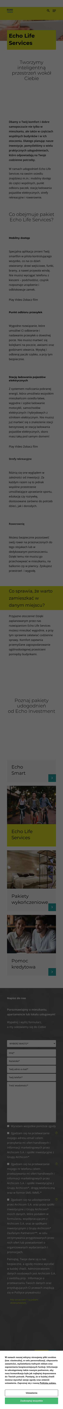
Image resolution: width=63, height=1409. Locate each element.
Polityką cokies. (48, 1383)
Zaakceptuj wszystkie (31, 1400)
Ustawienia (31, 1393)
